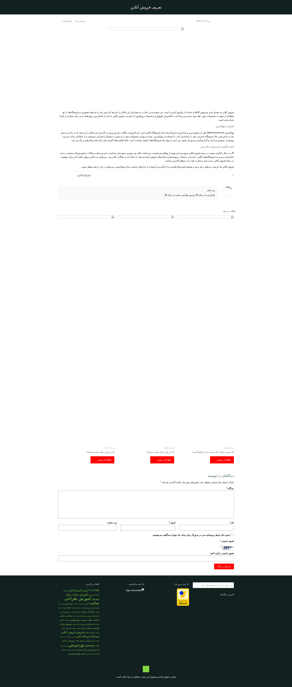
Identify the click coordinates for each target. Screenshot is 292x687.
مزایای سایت (79, 641)
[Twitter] (153, 682)
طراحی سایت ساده (78, 628)
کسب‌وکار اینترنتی (76, 653)
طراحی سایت (92, 628)
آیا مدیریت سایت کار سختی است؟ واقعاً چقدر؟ (213, 452)
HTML (96, 590)
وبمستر (89, 645)
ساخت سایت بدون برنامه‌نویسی (84, 620)
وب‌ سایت (112, 522)
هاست (97, 646)
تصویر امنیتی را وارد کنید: (222, 553)
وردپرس (76, 644)
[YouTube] (149, 682)
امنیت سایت (76, 608)
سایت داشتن (64, 620)
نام (232, 522)
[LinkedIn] (145, 682)
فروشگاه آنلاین (83, 636)
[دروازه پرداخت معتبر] (183, 605)
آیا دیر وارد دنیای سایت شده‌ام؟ (160, 452)
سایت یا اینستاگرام (93, 624)
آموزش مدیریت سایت (81, 604)
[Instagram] (141, 682)
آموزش (85, 590)
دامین (97, 612)
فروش (80, 632)
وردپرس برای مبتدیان (68, 650)
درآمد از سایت (88, 611)
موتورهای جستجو (68, 641)
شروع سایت (66, 624)
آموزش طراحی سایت (81, 600)
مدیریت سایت (71, 637)
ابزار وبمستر (89, 608)
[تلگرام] (132, 682)
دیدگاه (230, 488)
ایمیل (172, 522)
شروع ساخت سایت (79, 624)
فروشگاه (95, 636)
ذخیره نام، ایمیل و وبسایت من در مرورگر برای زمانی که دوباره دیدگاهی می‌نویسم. (191, 535)
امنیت (83, 608)
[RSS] (136, 682)
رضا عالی (211, 190)
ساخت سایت (65, 615)
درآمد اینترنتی (76, 612)
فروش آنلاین (68, 632)
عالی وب (68, 628)
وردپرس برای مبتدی (86, 649)
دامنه (60, 608)
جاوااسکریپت (66, 608)
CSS (90, 590)
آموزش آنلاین (75, 590)
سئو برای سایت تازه (80, 616)
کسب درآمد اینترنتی (92, 654)
